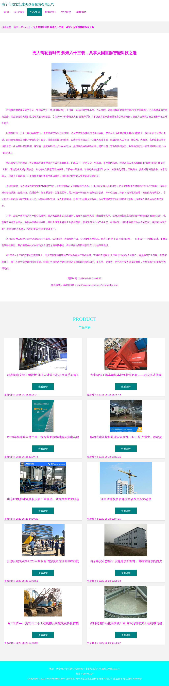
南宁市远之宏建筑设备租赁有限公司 (28, 4)
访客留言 (81, 12)
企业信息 (66, 12)
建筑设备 (70, 678)
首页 (6, 12)
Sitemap (137, 678)
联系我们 (50, 12)
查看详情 (43, 386)
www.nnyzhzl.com (56, 678)
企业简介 (19, 12)
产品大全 (35, 12)
